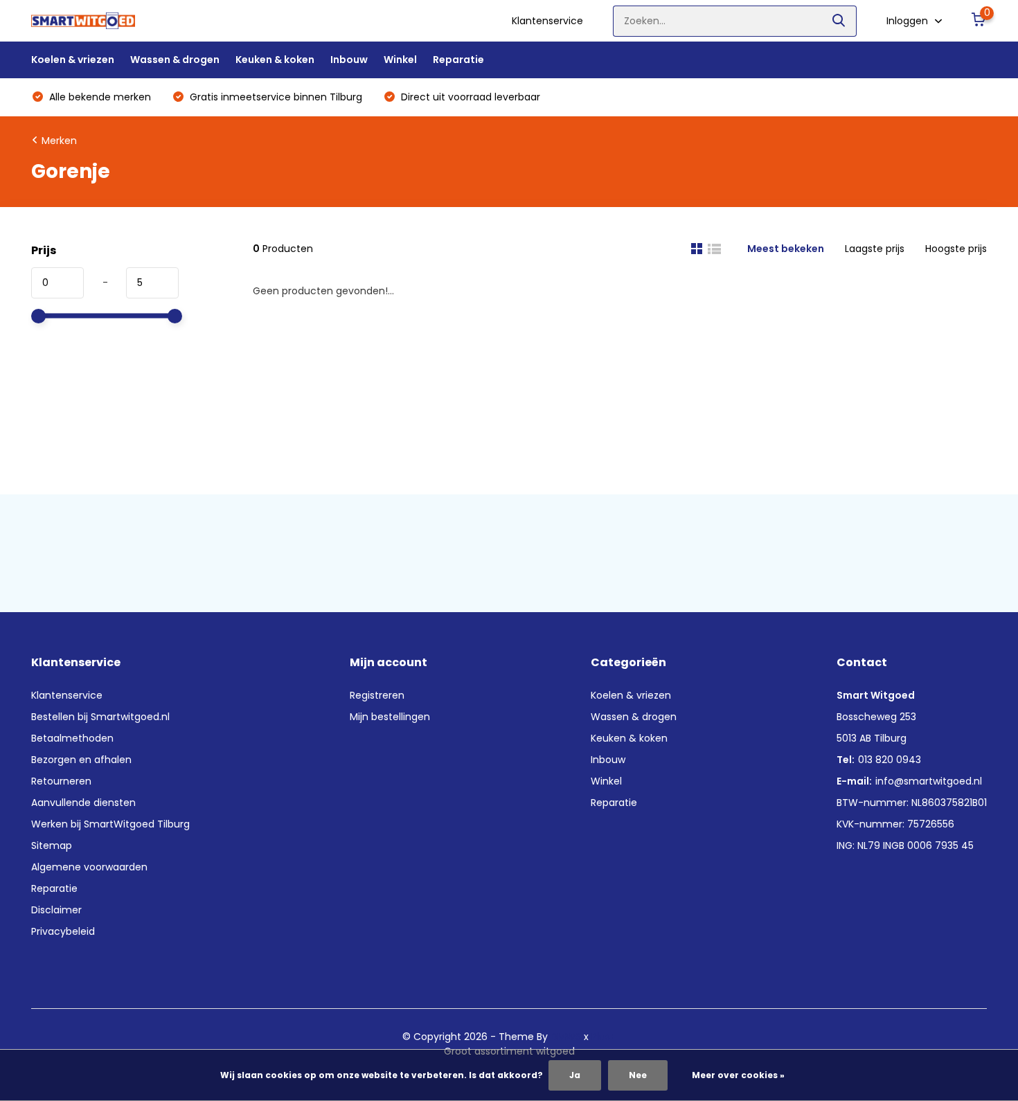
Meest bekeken (785, 249)
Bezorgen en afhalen (81, 760)
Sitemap (51, 845)
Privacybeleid (63, 931)
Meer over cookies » (738, 1075)
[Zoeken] (839, 21)
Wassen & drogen (175, 59)
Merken (59, 140)
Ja (574, 1075)
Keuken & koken (274, 59)
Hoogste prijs (956, 249)
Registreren (377, 695)
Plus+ (603, 1037)
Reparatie (458, 59)
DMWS (566, 1037)
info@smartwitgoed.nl (928, 781)
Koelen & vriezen (72, 59)
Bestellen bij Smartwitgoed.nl (100, 717)
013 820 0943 (889, 760)
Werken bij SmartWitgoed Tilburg (110, 824)
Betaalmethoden (72, 738)
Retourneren (61, 781)
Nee (638, 1075)
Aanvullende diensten (83, 802)
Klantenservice (547, 21)
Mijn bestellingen (390, 717)
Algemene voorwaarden (89, 867)
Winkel (400, 59)
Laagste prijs (874, 249)
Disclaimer (56, 910)
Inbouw (349, 59)
